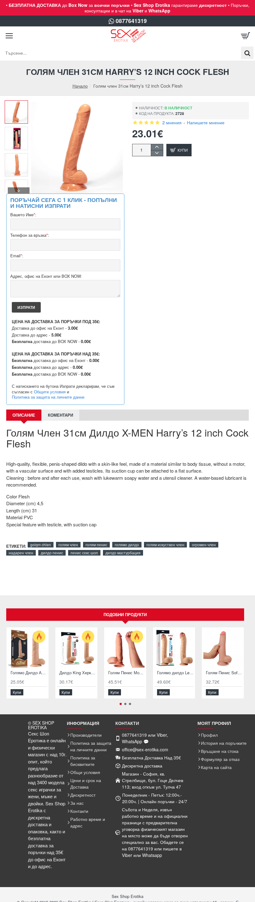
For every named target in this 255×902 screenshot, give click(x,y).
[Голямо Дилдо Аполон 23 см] (27, 648)
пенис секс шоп (84, 552)
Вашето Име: (23, 214)
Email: (16, 256)
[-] (157, 153)
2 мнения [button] (172, 122)
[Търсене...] (247, 53)
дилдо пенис (52, 552)
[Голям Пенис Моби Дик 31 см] (125, 648)
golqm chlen (40, 544)
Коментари (60, 415)
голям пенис (96, 544)
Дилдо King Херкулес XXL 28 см (77, 672)
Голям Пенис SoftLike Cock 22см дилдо (224, 672)
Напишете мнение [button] (206, 122)
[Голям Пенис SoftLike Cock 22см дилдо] (222, 648)
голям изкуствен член (165, 544)
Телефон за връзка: (29, 235)
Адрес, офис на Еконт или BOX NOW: (46, 276)
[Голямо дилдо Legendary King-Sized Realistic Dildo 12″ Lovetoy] (174, 648)
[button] (19, 105)
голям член (68, 544)
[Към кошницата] (245, 35)
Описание (23, 415)
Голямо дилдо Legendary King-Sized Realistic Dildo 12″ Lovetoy (175, 672)
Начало (80, 86)
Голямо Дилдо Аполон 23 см (29, 672)
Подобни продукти (125, 614)
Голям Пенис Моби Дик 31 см (126, 672)
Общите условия (50, 392)
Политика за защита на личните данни (48, 397)
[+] (157, 147)
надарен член (21, 552)
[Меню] (9, 35)
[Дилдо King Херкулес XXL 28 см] (76, 648)
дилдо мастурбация (123, 552)
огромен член (204, 544)
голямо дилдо (127, 544)
